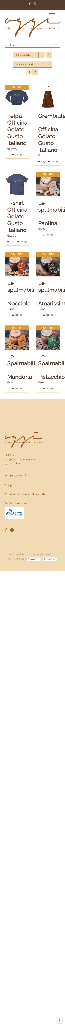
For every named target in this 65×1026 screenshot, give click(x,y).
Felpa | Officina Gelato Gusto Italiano (17, 129)
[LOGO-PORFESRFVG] (14, 508)
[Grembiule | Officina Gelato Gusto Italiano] (48, 97)
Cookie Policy (50, 559)
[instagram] (12, 530)
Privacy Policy (33, 559)
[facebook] (6, 530)
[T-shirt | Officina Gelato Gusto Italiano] (17, 184)
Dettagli (18, 154)
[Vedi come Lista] (35, 72)
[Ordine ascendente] (49, 55)
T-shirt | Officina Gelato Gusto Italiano (17, 216)
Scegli (43, 161)
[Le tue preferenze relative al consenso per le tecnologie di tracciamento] (59, 1020)
